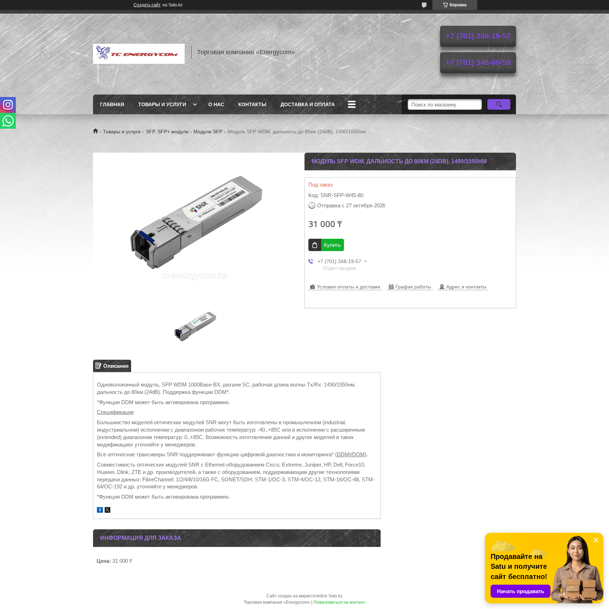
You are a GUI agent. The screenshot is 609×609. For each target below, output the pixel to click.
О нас (216, 104)
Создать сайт (147, 4)
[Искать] (498, 104)
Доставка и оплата (308, 104)
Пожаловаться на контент (339, 602)
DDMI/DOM (351, 454)
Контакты (252, 104)
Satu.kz (335, 595)
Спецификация (115, 412)
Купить (332, 245)
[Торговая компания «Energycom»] (139, 52)
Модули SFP (207, 131)
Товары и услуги (162, 104)
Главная (112, 104)
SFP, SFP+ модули (167, 131)
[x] (107, 511)
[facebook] (100, 511)
